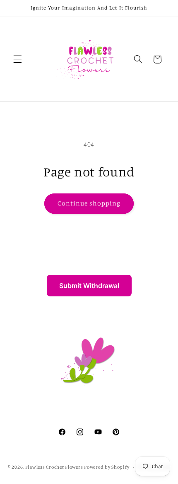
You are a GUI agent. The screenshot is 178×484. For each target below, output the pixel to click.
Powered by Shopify (106, 467)
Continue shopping (89, 203)
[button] (17, 59)
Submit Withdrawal (89, 285)
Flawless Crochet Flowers (54, 467)
